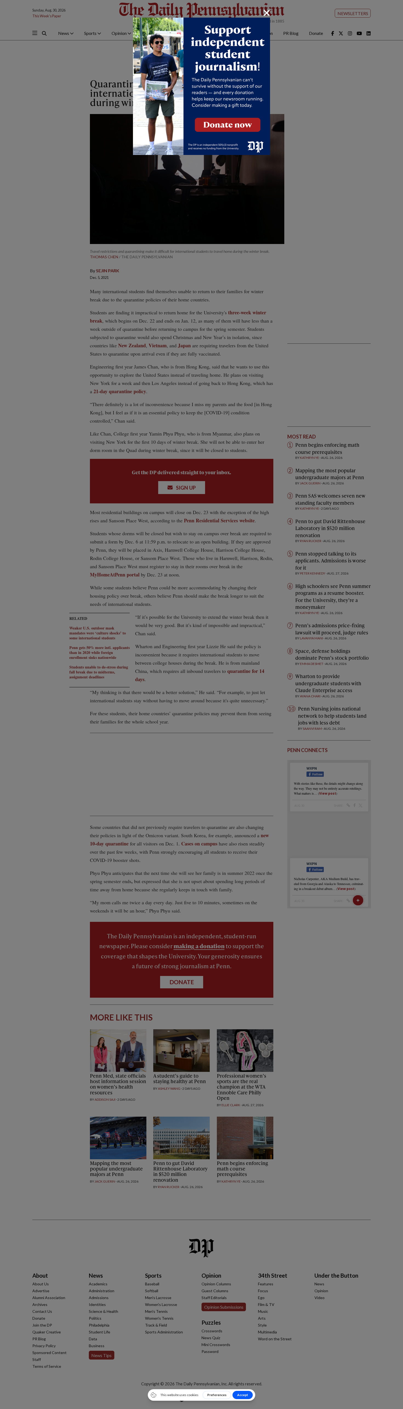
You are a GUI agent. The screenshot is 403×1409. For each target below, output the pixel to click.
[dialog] (201, 704)
